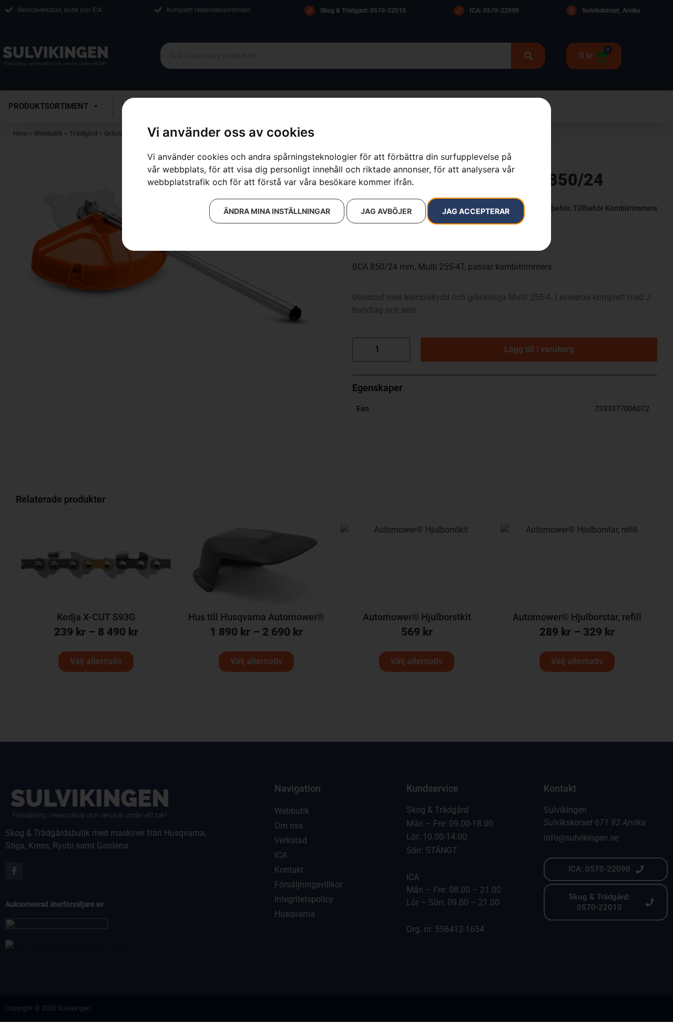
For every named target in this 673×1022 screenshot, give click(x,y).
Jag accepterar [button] (475, 211)
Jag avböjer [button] (386, 211)
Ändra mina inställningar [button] (276, 211)
